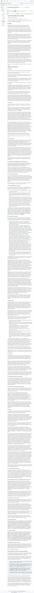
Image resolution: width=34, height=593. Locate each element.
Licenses (19, 592)
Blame (22, 13)
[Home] (1, 1)
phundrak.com (8, 3)
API (22, 592)
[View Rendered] (17, 13)
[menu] (12, 592)
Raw (19, 13)
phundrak (3, 3)
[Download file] (27, 13)
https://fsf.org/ (26, 19)
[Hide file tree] (1, 7)
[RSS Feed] (19, 3)
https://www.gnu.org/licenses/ (12, 585)
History (25, 13)
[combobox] (11, 9)
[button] (22, 3)
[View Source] (16, 13)
